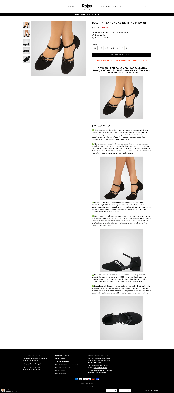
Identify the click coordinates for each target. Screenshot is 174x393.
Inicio (71, 6)
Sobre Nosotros (60, 359)
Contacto (117, 6)
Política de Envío (60, 374)
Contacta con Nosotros (62, 356)
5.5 (112, 48)
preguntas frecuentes (100, 367)
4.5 (106, 48)
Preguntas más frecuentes (63, 368)
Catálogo (105, 6)
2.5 (95, 48)
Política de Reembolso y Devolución (66, 365)
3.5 (101, 48)
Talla (95, 44)
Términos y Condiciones (62, 362)
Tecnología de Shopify (87, 386)
